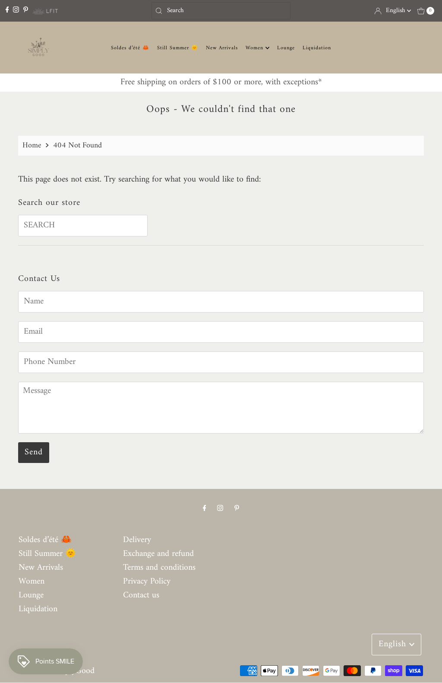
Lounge (286, 48)
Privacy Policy (146, 581)
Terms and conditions (159, 567)
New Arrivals (222, 48)
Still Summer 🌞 (177, 48)
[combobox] (221, 10)
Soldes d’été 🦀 (130, 48)
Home (31, 145)
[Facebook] (7, 10)
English (396, 10)
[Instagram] (16, 10)
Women (255, 48)
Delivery (137, 540)
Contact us (141, 595)
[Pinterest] (25, 10)
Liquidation (317, 48)
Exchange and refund (158, 554)
